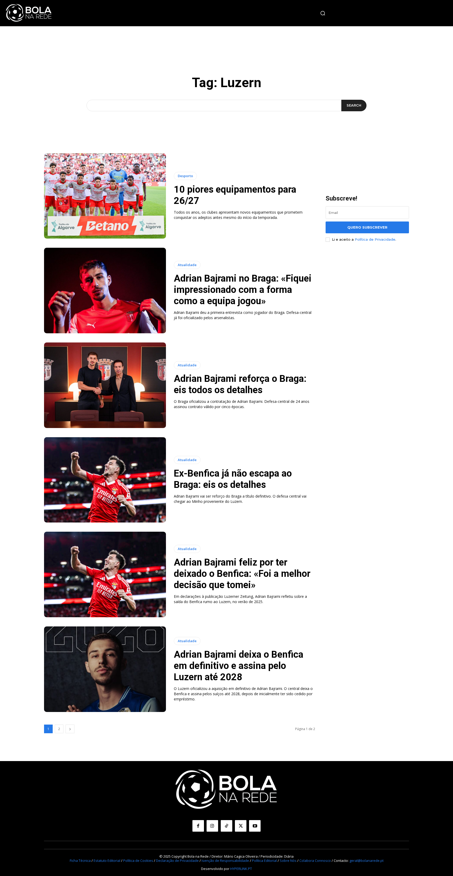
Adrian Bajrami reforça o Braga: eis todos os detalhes (240, 384)
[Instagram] (212, 826)
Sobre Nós (288, 860)
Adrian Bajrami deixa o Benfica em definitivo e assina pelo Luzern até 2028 (238, 666)
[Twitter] (240, 826)
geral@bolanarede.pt (366, 860)
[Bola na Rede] (28, 13)
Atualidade (187, 264)
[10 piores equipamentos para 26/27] (105, 196)
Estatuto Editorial (107, 860)
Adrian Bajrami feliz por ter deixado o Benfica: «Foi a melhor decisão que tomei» (242, 573)
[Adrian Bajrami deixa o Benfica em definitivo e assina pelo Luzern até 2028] (105, 669)
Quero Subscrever (367, 227)
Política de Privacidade (375, 239)
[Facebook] (198, 826)
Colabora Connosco (315, 860)
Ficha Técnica (80, 860)
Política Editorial (264, 860)
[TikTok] (226, 826)
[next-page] (70, 729)
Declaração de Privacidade (177, 860)
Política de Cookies (138, 860)
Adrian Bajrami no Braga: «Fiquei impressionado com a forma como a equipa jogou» (242, 290)
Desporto (185, 175)
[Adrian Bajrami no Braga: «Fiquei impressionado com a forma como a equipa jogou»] (105, 290)
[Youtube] (255, 826)
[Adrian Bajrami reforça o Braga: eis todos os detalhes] (105, 385)
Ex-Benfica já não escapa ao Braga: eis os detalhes (233, 479)
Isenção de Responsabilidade (225, 860)
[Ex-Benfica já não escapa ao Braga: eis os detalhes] (105, 480)
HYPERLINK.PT (241, 868)
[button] (322, 13)
